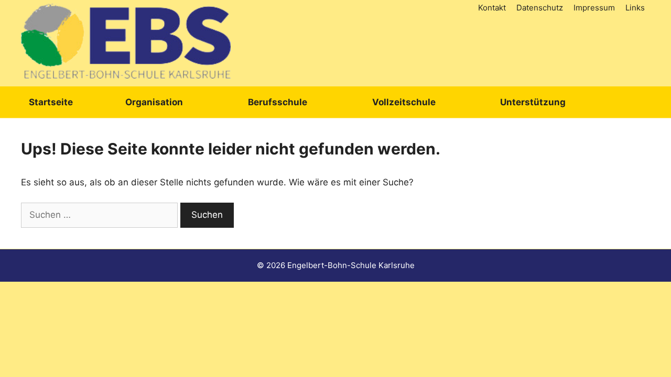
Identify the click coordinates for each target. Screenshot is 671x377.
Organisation (154, 102)
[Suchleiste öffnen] (636, 102)
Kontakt (492, 8)
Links (635, 8)
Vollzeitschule (404, 102)
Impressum (594, 8)
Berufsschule (277, 102)
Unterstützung (533, 102)
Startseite (51, 102)
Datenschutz (539, 8)
